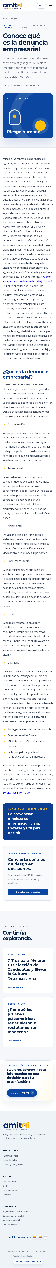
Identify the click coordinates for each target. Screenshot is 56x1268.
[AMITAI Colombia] (35, 1237)
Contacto (7, 1194)
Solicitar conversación (28, 892)
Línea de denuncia (11, 1224)
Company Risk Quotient (13, 1164)
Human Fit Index (10, 1160)
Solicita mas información (17, 792)
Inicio (5, 18)
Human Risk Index (10, 1155)
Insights (14, 18)
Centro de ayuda (10, 1190)
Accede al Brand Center (23, 1256)
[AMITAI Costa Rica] (45, 1237)
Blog (5, 1186)
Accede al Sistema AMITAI (28, 1261)
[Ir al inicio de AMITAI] (12, 5)
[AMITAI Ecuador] (40, 1237)
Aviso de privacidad (11, 1220)
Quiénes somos (10, 1181)
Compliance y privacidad (13, 1216)
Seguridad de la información (15, 1211)
